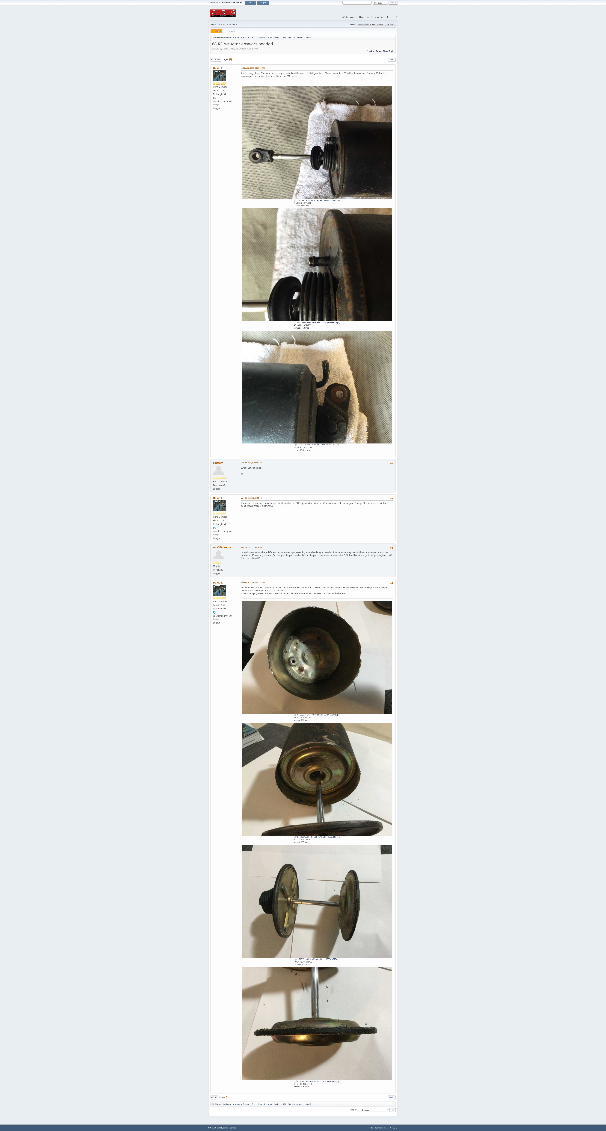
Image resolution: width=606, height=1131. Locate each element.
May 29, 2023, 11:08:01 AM (251, 547)
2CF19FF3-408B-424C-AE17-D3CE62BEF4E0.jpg (318, 444)
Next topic (388, 51)
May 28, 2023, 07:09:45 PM (251, 463)
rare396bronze (222, 547)
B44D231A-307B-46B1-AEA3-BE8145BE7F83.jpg (318, 837)
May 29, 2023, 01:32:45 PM (254, 582)
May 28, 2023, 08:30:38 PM (251, 498)
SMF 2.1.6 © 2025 (215, 1128)
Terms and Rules (381, 1128)
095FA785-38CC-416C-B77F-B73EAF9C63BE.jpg (318, 1081)
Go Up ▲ (394, 1128)
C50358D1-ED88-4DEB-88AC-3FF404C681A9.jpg (318, 200)
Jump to (353, 1109)
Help (371, 1128)
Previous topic (373, 51)
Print (391, 59)
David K (218, 68)
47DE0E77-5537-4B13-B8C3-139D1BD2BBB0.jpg (318, 322)
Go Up (214, 1097)
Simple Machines (229, 1128)
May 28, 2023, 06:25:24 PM (254, 68)
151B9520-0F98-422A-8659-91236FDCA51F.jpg (318, 959)
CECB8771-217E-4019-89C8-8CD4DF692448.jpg (318, 714)
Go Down (215, 59)
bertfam (218, 463)
